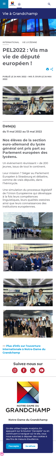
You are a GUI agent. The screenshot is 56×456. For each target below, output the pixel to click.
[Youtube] (41, 371)
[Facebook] (23, 371)
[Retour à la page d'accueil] (12, 5)
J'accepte (13, 446)
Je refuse (30, 446)
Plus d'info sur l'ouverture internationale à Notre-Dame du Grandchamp (24, 349)
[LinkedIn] (32, 371)
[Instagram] (14, 371)
